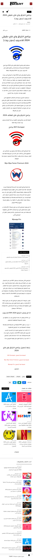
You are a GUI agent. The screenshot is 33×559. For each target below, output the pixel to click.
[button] (24, 386)
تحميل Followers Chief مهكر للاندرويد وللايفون (17, 257)
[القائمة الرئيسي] (31, 4)
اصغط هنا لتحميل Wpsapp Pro (16, 367)
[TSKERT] (16, 3)
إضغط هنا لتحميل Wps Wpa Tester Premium (16, 361)
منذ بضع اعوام (24, 255)
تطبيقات (18, 380)
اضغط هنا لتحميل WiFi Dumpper (16, 355)
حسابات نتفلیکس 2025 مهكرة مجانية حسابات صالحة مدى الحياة (25, 448)
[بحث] (2, 4)
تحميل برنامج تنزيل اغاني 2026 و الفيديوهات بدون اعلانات (14, 479)
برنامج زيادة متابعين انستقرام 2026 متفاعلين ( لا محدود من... (13, 494)
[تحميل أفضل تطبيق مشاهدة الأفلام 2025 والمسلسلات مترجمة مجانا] (27, 552)
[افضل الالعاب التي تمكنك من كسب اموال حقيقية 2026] (27, 509)
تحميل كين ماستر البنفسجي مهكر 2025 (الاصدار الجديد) (10, 429)
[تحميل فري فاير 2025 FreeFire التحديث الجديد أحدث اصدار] (27, 523)
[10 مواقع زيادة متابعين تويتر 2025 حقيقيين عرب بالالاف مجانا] (27, 538)
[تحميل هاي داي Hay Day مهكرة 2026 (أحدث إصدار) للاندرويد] (27, 501)
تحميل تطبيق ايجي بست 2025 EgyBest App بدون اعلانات (24, 429)
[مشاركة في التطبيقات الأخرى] (10, 386)
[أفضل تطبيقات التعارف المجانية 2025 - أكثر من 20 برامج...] (27, 531)
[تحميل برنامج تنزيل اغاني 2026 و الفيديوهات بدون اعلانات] (27, 479)
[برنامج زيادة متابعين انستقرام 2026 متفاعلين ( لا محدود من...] (27, 494)
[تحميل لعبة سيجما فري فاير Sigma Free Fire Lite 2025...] (27, 487)
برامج (29, 11)
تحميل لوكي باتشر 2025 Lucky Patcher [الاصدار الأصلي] (9, 448)
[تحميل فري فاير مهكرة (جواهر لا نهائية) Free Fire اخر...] (27, 516)
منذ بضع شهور (17, 477)
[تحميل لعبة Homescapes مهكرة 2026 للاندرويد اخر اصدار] (27, 472)
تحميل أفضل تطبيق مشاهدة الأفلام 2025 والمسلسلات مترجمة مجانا (11, 552)
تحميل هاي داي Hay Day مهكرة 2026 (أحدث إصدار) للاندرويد (12, 501)
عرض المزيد (5, 392)
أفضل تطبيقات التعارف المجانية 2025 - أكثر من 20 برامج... (24, 410)
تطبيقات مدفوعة (10, 380)
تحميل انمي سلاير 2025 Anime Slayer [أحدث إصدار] (10, 410)
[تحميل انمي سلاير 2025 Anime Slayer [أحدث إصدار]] (27, 545)
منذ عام (28, 406)
